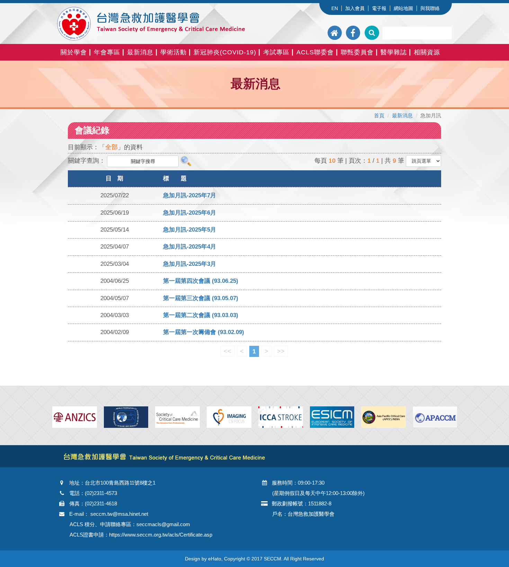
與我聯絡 (430, 8)
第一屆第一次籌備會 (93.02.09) (203, 332)
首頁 (379, 115)
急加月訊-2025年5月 (189, 229)
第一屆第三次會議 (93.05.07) (200, 298)
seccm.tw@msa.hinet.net (119, 514)
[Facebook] (353, 32)
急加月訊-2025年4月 (189, 246)
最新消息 (402, 115)
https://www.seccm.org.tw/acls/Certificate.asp (160, 535)
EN (334, 8)
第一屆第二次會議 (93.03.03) (200, 315)
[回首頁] (335, 32)
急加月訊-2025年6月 (189, 212)
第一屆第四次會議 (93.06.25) (200, 281)
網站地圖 (403, 8)
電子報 (379, 8)
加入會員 (355, 8)
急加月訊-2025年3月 (189, 264)
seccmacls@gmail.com (163, 524)
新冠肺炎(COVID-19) (225, 52)
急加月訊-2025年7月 (189, 195)
